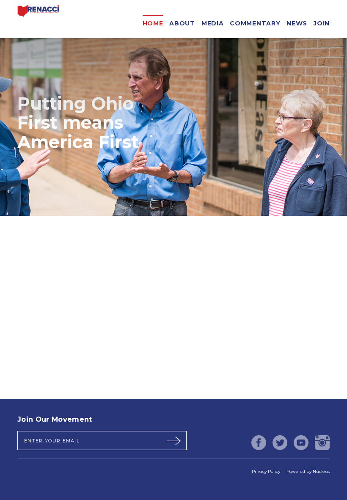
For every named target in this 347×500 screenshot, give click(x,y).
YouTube (301, 442)
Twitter (280, 442)
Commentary (255, 21)
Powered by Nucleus (308, 471)
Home (153, 21)
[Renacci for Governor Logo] (38, 19)
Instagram (322, 442)
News (296, 21)
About (182, 21)
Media (212, 21)
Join (322, 21)
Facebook (258, 442)
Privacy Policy (266, 471)
